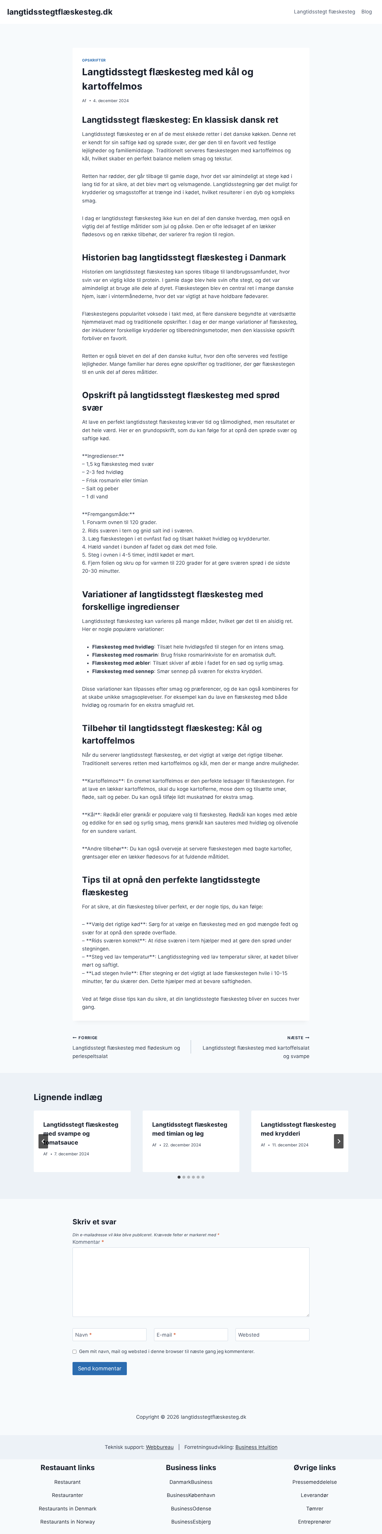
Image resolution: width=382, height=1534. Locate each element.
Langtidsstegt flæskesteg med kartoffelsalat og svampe (256, 1047)
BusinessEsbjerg (191, 1522)
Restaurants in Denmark (67, 1509)
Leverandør (314, 1495)
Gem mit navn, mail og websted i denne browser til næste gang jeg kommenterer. (167, 1351)
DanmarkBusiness (191, 1482)
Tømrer (314, 1509)
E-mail (166, 1335)
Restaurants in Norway (67, 1522)
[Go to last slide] (43, 1141)
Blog (366, 12)
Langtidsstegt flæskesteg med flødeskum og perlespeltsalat (126, 1047)
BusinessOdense (191, 1509)
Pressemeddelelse (314, 1482)
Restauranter (67, 1495)
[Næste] (339, 1141)
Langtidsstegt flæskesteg (324, 12)
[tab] (179, 1177)
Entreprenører (314, 1522)
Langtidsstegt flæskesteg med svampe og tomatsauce (80, 1133)
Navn (83, 1335)
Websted (249, 1335)
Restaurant (67, 1482)
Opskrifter (94, 60)
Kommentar (88, 1242)
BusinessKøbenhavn (191, 1495)
